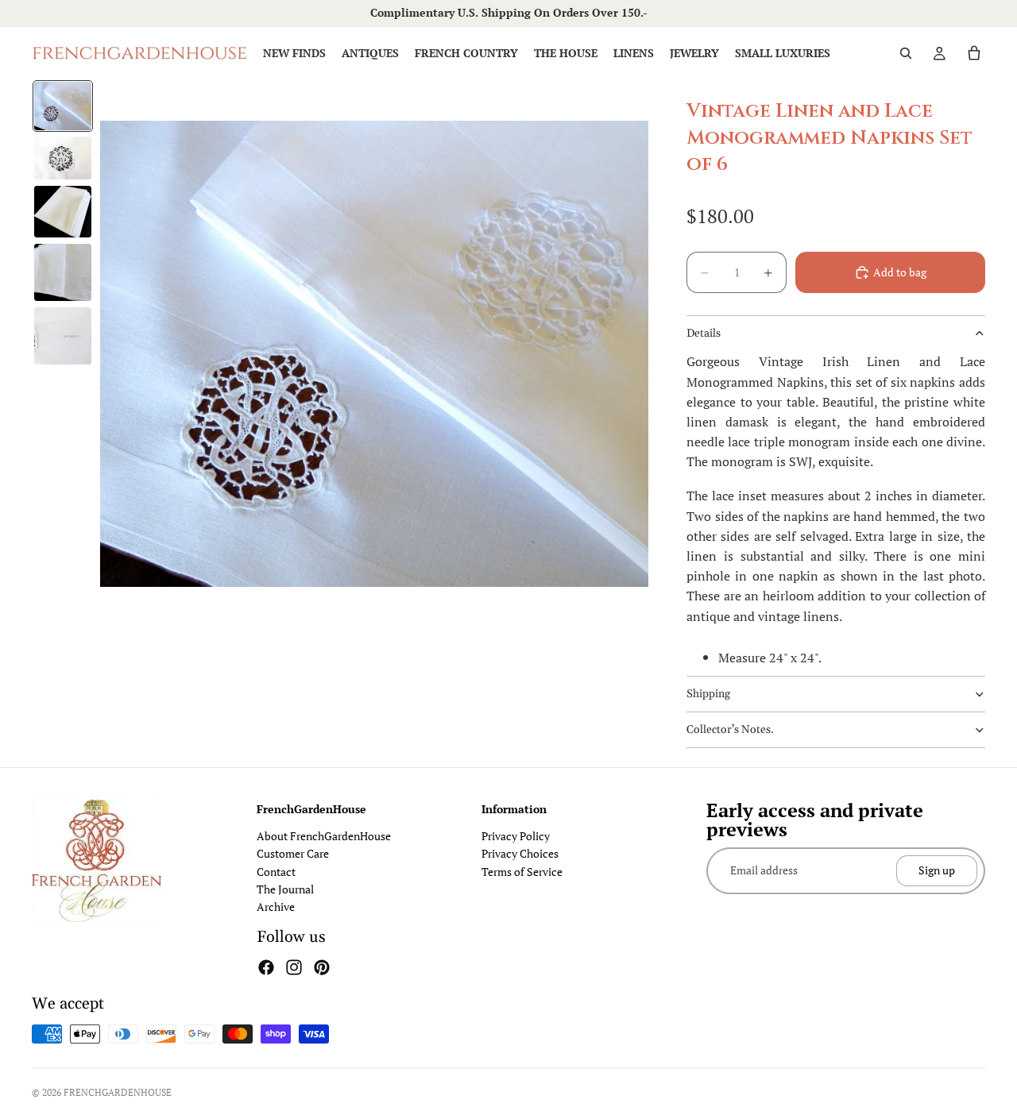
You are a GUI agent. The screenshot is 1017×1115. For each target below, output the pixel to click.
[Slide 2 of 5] (62, 158)
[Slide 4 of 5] (62, 272)
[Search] (905, 53)
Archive (276, 906)
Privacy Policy (515, 835)
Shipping (708, 694)
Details (703, 333)
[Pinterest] (321, 967)
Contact (276, 871)
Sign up (936, 870)
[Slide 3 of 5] (62, 211)
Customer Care (293, 853)
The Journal (285, 889)
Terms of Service (522, 871)
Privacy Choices (520, 853)
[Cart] (974, 53)
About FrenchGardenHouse (324, 835)
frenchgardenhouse (118, 1092)
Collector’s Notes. (730, 730)
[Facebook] (266, 967)
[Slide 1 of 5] (62, 106)
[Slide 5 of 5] (62, 336)
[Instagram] (294, 967)
